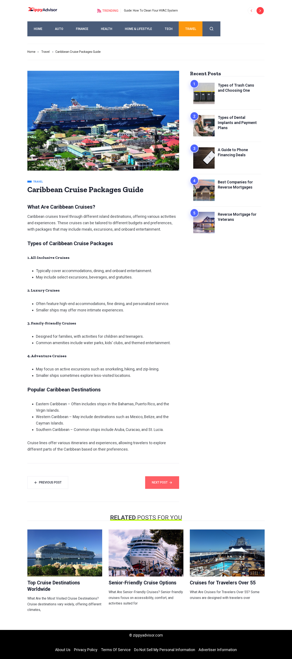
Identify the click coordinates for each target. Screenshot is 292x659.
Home (38, 29)
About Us (63, 649)
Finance (82, 29)
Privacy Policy (85, 649)
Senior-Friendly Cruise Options (142, 583)
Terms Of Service (116, 649)
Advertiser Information (218, 649)
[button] (251, 10)
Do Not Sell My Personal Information (164, 649)
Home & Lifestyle (138, 29)
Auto (59, 29)
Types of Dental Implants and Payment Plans (237, 122)
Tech (169, 29)
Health (106, 29)
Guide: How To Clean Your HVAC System (151, 10)
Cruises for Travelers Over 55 (223, 583)
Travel (190, 29)
